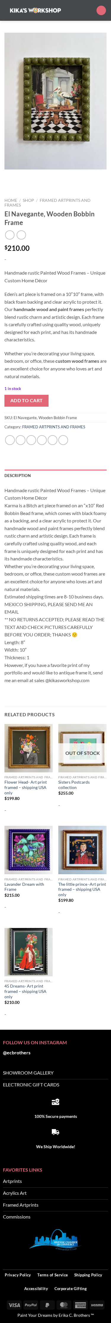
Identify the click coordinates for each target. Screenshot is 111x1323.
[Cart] (101, 10)
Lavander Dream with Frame (24, 887)
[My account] (89, 10)
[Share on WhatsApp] (10, 440)
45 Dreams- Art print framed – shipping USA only (25, 991)
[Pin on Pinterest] (52, 440)
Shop (28, 200)
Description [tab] (17, 475)
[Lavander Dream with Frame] (28, 850)
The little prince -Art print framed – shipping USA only (82, 889)
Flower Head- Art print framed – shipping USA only (25, 787)
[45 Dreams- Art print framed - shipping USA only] (28, 952)
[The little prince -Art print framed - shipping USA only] (82, 850)
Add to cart (26, 400)
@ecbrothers (16, 1052)
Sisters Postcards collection (74, 785)
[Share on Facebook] (20, 440)
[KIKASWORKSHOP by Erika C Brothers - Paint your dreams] (35, 10)
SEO (103, 1259)
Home (10, 200)
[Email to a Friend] (42, 440)
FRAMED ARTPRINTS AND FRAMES (53, 426)
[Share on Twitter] (31, 440)
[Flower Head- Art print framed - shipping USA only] (28, 748)
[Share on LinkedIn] (63, 440)
